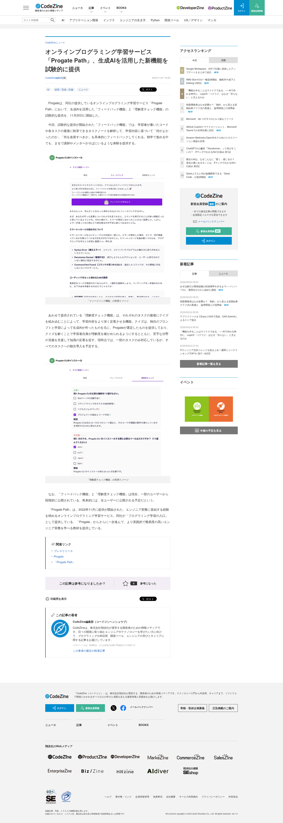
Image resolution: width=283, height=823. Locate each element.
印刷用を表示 (58, 599)
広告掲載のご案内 (223, 708)
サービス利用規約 (188, 796)
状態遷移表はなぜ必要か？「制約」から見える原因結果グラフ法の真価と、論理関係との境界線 (211, 106)
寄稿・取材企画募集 (192, 708)
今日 (194, 60)
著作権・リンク (123, 796)
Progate (59, 556)
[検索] (52, 20)
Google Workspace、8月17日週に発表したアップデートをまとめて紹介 (211, 70)
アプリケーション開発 (83, 20)
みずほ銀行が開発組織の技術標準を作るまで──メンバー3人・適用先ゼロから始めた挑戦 (208, 288)
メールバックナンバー (211, 221)
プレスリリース (63, 551)
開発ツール (172, 20)
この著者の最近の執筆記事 (89, 650)
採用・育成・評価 (64, 89)
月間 (223, 60)
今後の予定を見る (211, 430)
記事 (91, 8)
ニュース (77, 8)
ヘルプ (108, 796)
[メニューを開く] (26, 7)
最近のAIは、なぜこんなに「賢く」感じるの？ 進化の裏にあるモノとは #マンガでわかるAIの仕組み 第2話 (211, 162)
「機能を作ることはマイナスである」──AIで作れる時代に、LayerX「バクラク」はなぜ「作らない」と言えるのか (212, 94)
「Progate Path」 (64, 562)
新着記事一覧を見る (209, 364)
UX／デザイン (193, 20)
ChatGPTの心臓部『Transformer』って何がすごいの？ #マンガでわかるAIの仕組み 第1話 (211, 150)
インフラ (109, 20)
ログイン (210, 241)
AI (63, 20)
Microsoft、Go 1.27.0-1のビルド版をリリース (209, 118)
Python (155, 20)
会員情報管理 (142, 796)
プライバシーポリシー (213, 796)
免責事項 (157, 796)
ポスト (149, 89)
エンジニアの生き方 (133, 20)
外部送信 (233, 796)
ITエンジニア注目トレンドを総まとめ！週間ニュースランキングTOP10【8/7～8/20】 (208, 351)
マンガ (212, 20)
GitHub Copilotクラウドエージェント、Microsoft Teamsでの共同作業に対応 (211, 128)
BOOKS (121, 8)
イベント (105, 8)
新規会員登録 (210, 231)
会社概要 (170, 796)
